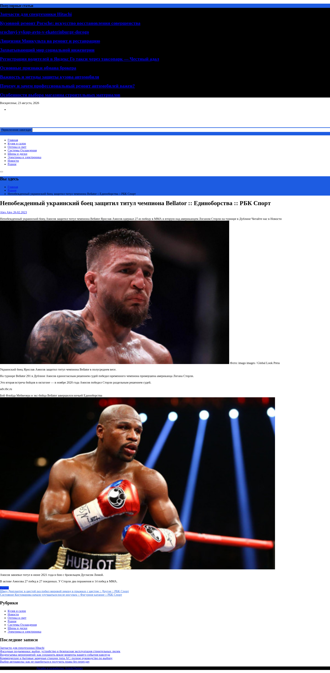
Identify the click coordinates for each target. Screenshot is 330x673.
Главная (13, 140)
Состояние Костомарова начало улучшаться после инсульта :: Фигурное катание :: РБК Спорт (61, 594)
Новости (13, 160)
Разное (12, 164)
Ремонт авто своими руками (18, 116)
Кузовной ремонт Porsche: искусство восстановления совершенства (70, 23)
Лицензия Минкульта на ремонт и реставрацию (50, 40)
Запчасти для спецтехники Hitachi (36, 14)
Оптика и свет (17, 147)
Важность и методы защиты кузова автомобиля (49, 76)
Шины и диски (17, 153)
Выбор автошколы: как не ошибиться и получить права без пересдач (44, 661)
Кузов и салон (17, 143)
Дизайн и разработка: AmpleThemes (59, 668)
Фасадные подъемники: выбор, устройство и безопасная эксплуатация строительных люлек (60, 651)
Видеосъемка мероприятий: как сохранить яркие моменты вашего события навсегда (55, 654)
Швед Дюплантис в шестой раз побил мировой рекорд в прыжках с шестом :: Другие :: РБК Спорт (64, 591)
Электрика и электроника (24, 157)
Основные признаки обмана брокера (38, 67)
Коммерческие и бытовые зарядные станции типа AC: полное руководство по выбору (56, 658)
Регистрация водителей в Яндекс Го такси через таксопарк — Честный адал (79, 58)
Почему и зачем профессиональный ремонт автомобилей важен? (67, 85)
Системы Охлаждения (22, 150)
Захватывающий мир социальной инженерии (47, 49)
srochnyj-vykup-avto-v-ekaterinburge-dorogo (44, 31)
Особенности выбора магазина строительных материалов (60, 94)
